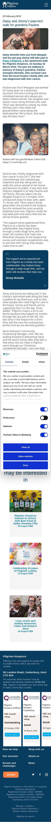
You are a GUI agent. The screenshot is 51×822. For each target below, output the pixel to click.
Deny (25, 465)
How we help (10, 749)
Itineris (31, 816)
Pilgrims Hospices (10, 4)
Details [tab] (25, 362)
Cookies (29, 806)
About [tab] (42, 362)
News (31, 763)
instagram (46, 775)
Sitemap (20, 806)
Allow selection (25, 456)
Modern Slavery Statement (25, 811)
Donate (11, 774)
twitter (33, 775)
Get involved (10, 756)
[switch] (44, 418)
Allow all (25, 447)
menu (46, 5)
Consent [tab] (9, 362)
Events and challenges (9, 764)
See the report (11, 735)
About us (33, 756)
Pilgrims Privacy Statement (24, 809)
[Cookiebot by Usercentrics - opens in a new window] (36, 354)
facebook (40, 775)
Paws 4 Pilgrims (12, 60)
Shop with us (36, 749)
